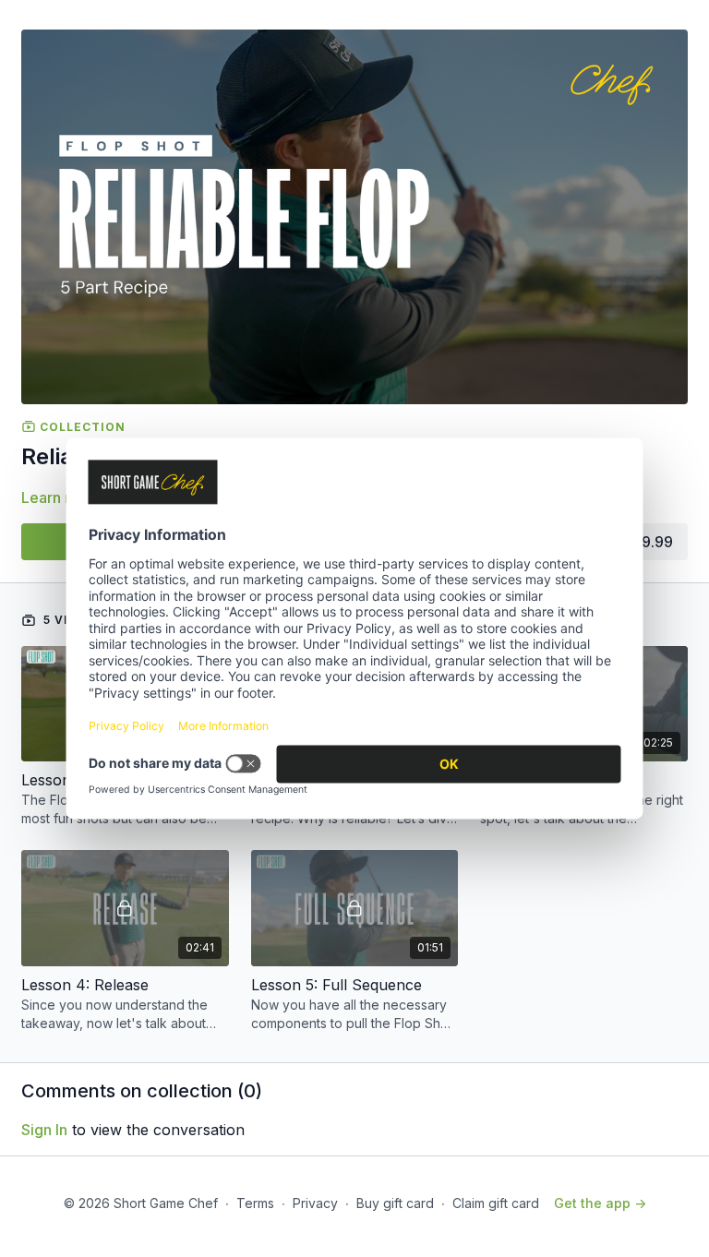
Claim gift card (495, 1203)
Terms (255, 1203)
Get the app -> (600, 1203)
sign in (44, 1129)
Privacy (315, 1203)
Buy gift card (395, 1203)
